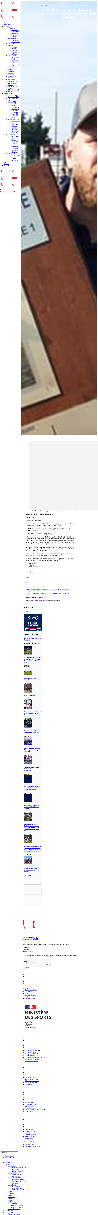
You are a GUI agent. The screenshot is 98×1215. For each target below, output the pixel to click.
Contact (10, 78)
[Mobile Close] (2, 1150)
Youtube (38, 638)
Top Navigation (9, 1157)
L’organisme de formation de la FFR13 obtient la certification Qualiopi (32, 713)
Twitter (33, 638)
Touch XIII (14, 114)
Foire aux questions (31, 1123)
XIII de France (12, 81)
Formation (14, 160)
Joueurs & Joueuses (14, 144)
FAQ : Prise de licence (32, 1099)
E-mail (25, 950)
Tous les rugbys (13, 104)
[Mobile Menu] (0, 189)
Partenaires (11, 74)
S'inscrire (26, 967)
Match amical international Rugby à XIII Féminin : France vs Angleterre (32, 769)
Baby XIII (14, 112)
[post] (28, 654)
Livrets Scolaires (14, 128)
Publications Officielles (11, 44)
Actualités (7, 24)
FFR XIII (7, 26)
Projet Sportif (12, 55)
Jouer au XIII (12, 102)
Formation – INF (30, 985)
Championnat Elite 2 (31, 1038)
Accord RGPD (28, 951)
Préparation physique (14, 151)
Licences (28, 980)
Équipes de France (9, 79)
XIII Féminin (15, 107)
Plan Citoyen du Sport (15, 125)
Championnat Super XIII (32, 1037)
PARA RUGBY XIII (29, 696)
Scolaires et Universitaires (15, 132)
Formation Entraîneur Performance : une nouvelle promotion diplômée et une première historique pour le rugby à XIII (31, 827)
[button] (46, 577)
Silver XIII (14, 117)
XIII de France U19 (14, 90)
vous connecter (37, 600)
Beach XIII (14, 116)
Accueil (6, 23)
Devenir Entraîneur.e (15, 140)
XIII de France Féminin (12, 84)
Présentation (11, 28)
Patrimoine (14, 33)
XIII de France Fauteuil (12, 87)
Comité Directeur (30, 1119)
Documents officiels (14, 48)
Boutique (6, 164)
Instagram (27, 640)
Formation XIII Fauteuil (15, 147)
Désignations (29, 978)
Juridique (14, 54)
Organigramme (16, 40)
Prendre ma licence (13, 95)
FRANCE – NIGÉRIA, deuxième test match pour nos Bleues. (33, 731)
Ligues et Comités (14, 36)
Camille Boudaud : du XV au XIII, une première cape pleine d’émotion (32, 750)
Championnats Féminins (32, 1045)
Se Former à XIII (13, 134)
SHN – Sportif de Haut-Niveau (15, 65)
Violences (11, 71)
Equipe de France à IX (32, 1074)
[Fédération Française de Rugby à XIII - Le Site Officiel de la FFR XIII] (8, 13)
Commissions (15, 42)
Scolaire (10, 73)
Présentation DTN (17, 1186)
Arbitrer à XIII (12, 153)
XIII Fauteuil (15, 109)
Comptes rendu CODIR (15, 51)
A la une (47, 5)
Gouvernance (12, 38)
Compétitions (8, 91)
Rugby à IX (15, 110)
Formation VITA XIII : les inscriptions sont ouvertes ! (31, 679)
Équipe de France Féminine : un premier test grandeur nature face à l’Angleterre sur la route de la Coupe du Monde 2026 (32, 849)
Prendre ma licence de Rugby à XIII (36, 1097)
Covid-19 (28, 974)
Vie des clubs (8, 93)
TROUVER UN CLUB (7, 191)
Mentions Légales (30, 1144)
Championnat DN (30, 1042)
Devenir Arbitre (13, 157)
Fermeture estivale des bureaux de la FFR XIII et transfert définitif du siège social (32, 788)
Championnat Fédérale (32, 1040)
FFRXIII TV (8, 165)
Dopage (10, 69)
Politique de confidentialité (33, 1146)
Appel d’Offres (29, 1124)
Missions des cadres (18, 1188)
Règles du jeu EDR (13, 97)
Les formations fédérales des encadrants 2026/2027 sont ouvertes (32, 807)
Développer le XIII (13, 119)
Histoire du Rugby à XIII (15, 30)
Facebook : (27, 638)
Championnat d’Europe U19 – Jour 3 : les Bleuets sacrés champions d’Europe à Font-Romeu (32, 869)
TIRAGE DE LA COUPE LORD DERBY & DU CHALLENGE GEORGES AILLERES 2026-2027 (32, 660)
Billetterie (7, 162)
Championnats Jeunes (31, 1047)
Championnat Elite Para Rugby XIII (36, 1044)
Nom (25, 947)
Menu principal (9, 1156)
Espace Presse (12, 76)
